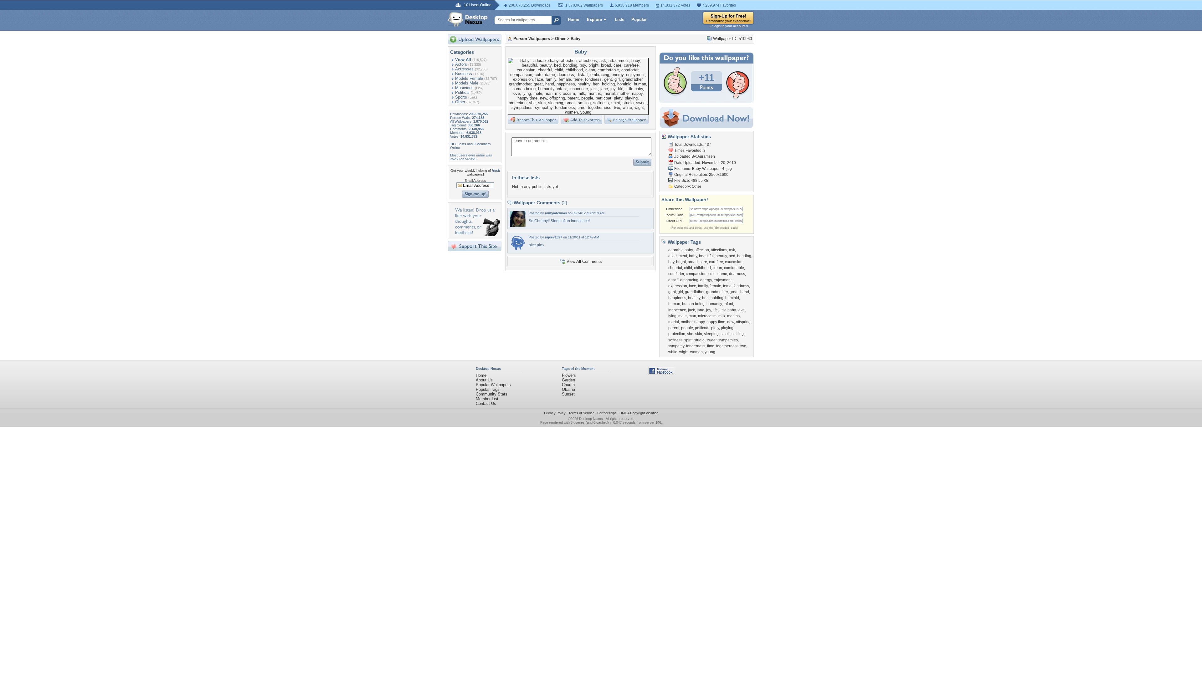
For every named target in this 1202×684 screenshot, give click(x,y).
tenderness (695, 346)
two (743, 346)
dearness (737, 274)
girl (680, 292)
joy (708, 310)
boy (671, 262)
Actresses (464, 69)
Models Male (466, 83)
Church (568, 384)
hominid (732, 298)
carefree (716, 262)
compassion (696, 274)
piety (715, 328)
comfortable (734, 268)
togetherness (727, 346)
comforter (676, 274)
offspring (743, 322)
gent (672, 292)
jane (700, 310)
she (690, 334)
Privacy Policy (555, 413)
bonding (744, 256)
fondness (741, 286)
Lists (619, 19)
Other (460, 102)
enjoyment (723, 280)
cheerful (675, 268)
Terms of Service (581, 413)
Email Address (475, 180)
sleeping (711, 334)
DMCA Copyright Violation (638, 413)
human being (693, 304)
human (674, 304)
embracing (689, 280)
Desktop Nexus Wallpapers (468, 19)
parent (673, 328)
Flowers (569, 375)
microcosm (707, 316)
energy (706, 280)
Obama (568, 389)
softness (675, 340)
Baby (575, 38)
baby (693, 256)
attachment (677, 256)
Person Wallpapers (531, 38)
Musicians (464, 87)
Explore (594, 19)
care (703, 262)
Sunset (568, 394)
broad (693, 262)
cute (712, 274)
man (692, 316)
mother (686, 322)
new (730, 322)
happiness (677, 298)
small (725, 334)
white (672, 352)
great (734, 292)
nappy (699, 322)
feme (727, 286)
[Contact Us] (476, 234)
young (710, 352)
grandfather (694, 292)
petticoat (702, 328)
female (715, 286)
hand (744, 292)
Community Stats (491, 394)
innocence (677, 310)
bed (732, 256)
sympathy (676, 346)
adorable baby (680, 250)
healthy (694, 298)
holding (717, 298)
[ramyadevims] (518, 225)
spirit (688, 340)
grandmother (717, 292)
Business (463, 73)
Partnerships (607, 413)
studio (699, 340)
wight (683, 352)
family (703, 286)
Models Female (469, 78)
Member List (487, 398)
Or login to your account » (728, 26)
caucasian (733, 262)
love (741, 310)
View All (463, 59)
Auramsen (706, 156)
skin (698, 334)
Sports (461, 97)
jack (691, 310)
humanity (714, 304)
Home (573, 19)
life (715, 310)
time (710, 346)
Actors (461, 64)
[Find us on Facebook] (661, 373)
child (688, 268)
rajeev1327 (553, 237)
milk (721, 316)
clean (717, 268)
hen (705, 298)
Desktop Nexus (591, 419)
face (692, 286)
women (696, 352)
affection (702, 250)
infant (728, 304)
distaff (673, 280)
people (687, 328)
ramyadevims (556, 213)
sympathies (728, 340)
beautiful (706, 256)
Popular (639, 19)
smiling (738, 334)
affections (719, 250)
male (682, 316)
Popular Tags (488, 389)
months (733, 316)
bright (681, 262)
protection (676, 334)
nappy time (715, 322)
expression (677, 286)
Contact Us (486, 403)
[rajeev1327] (518, 249)
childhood (702, 268)
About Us (484, 380)
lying (672, 316)
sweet (711, 340)
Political (462, 92)
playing (727, 328)
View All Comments (584, 261)
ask (732, 250)
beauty (721, 256)
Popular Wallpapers (493, 384)
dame (722, 274)
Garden (568, 380)
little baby (728, 310)
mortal (673, 322)
